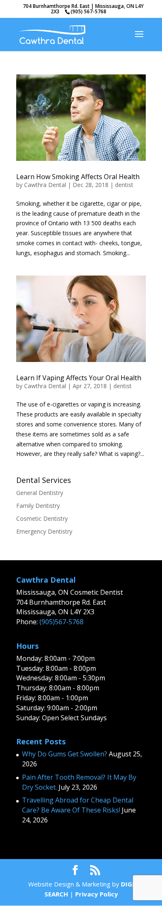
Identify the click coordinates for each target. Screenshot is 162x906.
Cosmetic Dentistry (42, 518)
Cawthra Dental (45, 185)
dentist (124, 185)
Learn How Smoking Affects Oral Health (78, 176)
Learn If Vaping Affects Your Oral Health (78, 377)
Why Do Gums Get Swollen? (64, 753)
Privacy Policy (96, 894)
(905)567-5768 (61, 621)
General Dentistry (39, 493)
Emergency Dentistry (44, 531)
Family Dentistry (38, 506)
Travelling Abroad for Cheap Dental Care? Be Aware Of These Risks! (77, 805)
